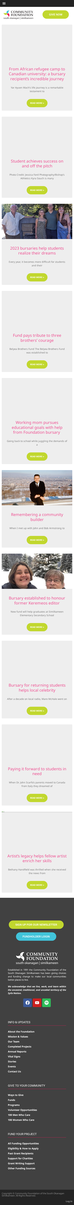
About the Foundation (21, 1031)
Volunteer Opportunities (22, 1110)
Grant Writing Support (21, 1163)
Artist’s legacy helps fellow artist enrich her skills (37, 858)
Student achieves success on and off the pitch (37, 163)
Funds (11, 1100)
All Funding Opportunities (23, 1143)
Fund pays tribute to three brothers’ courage (37, 337)
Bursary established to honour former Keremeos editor (37, 600)
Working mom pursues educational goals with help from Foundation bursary (37, 427)
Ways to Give (15, 1095)
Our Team (13, 1041)
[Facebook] (27, 1002)
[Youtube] (37, 1002)
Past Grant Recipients (20, 1153)
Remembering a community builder (37, 517)
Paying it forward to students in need (37, 771)
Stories (12, 1061)
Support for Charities (20, 1158)
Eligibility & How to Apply (23, 1148)
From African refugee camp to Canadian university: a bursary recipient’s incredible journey (37, 73)
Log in (69, 1201)
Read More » (37, 103)
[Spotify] (46, 1002)
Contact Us (14, 1071)
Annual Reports (17, 1051)
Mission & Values (18, 1036)
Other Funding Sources (21, 1168)
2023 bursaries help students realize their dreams (37, 250)
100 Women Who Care (21, 1119)
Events (12, 1066)
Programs (14, 1105)
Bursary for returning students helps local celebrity (37, 687)
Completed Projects (19, 1046)
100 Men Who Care (19, 1115)
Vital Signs (14, 1056)
